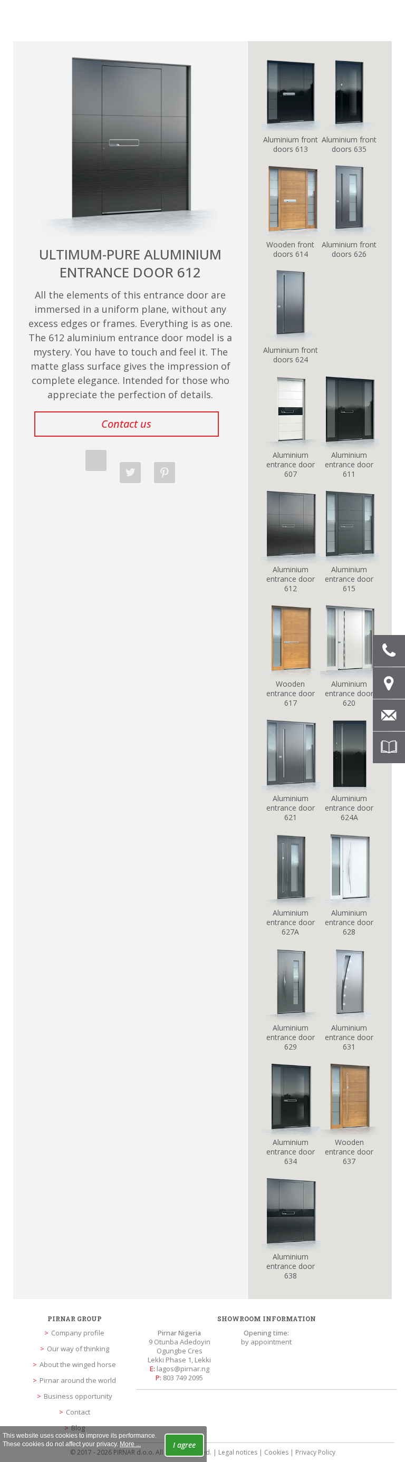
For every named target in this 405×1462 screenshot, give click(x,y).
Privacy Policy (315, 1452)
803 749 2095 (183, 1377)
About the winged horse (78, 1364)
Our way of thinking (78, 1348)
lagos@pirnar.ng (183, 1368)
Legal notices (237, 1452)
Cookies (276, 1452)
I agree (184, 1445)
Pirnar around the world (78, 1380)
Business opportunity (78, 1396)
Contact (78, 1412)
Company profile (77, 1333)
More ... (130, 1444)
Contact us (126, 424)
